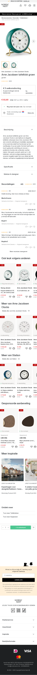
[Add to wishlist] (10, 296)
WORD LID (26, 1)
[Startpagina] (5, 5)
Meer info (31, 113)
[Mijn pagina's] (20, 5)
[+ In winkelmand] (14, 296)
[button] (7, 81)
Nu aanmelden (29, 92)
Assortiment (6, 627)
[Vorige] (3, 41)
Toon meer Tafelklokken (11, 513)
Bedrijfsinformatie (8, 641)
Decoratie (16, 18)
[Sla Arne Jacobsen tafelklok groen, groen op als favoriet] (33, 527)
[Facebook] (13, 610)
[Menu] (34, 5)
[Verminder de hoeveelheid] (3, 527)
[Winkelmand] (30, 5)
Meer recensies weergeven (18, 251)
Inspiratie (5, 634)
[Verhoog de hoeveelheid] (8, 527)
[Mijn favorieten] (25, 5)
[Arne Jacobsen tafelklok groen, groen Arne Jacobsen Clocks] (18, 41)
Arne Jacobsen (6, 71)
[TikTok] (24, 610)
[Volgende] (33, 41)
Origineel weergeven (21, 201)
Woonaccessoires (7, 18)
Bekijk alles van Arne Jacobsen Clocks (14, 311)
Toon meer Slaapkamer (10, 517)
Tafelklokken (23, 18)
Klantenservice (7, 620)
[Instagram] (18, 610)
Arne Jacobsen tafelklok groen (10, 19)
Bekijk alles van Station (9, 359)
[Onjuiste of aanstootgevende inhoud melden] (34, 204)
